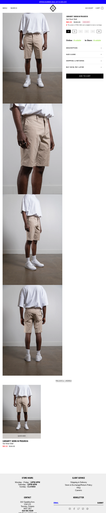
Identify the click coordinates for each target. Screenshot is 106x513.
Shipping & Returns (75, 61)
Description (71, 48)
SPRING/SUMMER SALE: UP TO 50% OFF (53, 2)
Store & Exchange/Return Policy (78, 485)
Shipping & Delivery (78, 482)
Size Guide (71, 54)
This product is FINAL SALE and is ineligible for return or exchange (85, 25)
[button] (13, 8)
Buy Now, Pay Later (75, 67)
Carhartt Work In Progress (77, 16)
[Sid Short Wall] (22, 412)
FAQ (79, 488)
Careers (78, 490)
